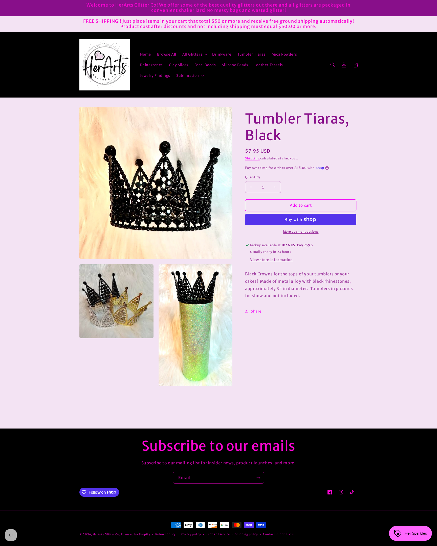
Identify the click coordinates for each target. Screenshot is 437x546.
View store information (271, 259)
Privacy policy (191, 534)
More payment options (301, 231)
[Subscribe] (258, 478)
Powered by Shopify (135, 534)
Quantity (252, 177)
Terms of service (218, 534)
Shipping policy (246, 534)
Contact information (278, 534)
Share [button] (256, 311)
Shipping (252, 158)
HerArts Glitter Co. (106, 534)
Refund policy (165, 534)
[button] (194, 54)
